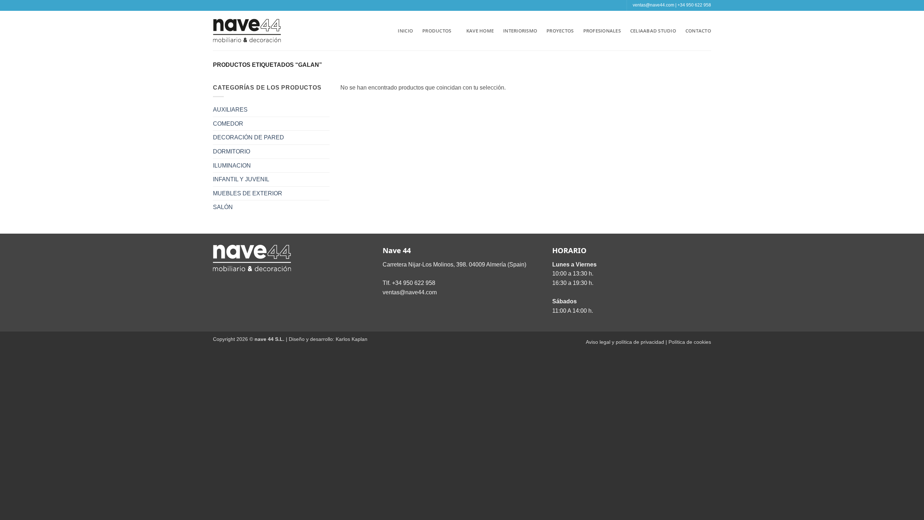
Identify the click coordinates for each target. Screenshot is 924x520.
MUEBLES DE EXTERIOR (247, 193)
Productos (436, 30)
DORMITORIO (231, 151)
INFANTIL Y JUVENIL (241, 179)
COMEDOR (228, 124)
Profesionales (602, 30)
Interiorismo (520, 30)
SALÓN (223, 207)
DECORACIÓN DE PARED (248, 137)
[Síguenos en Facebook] (451, 5)
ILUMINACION (232, 165)
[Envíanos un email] (465, 5)
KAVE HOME (480, 30)
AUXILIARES (230, 110)
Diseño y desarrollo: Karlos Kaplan (328, 339)
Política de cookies (689, 342)
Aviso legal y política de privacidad (625, 342)
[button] (385, 30)
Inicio (405, 30)
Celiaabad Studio (653, 30)
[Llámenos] (472, 5)
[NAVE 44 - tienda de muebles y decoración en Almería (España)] (247, 30)
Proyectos (560, 30)
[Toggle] (325, 109)
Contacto (698, 30)
